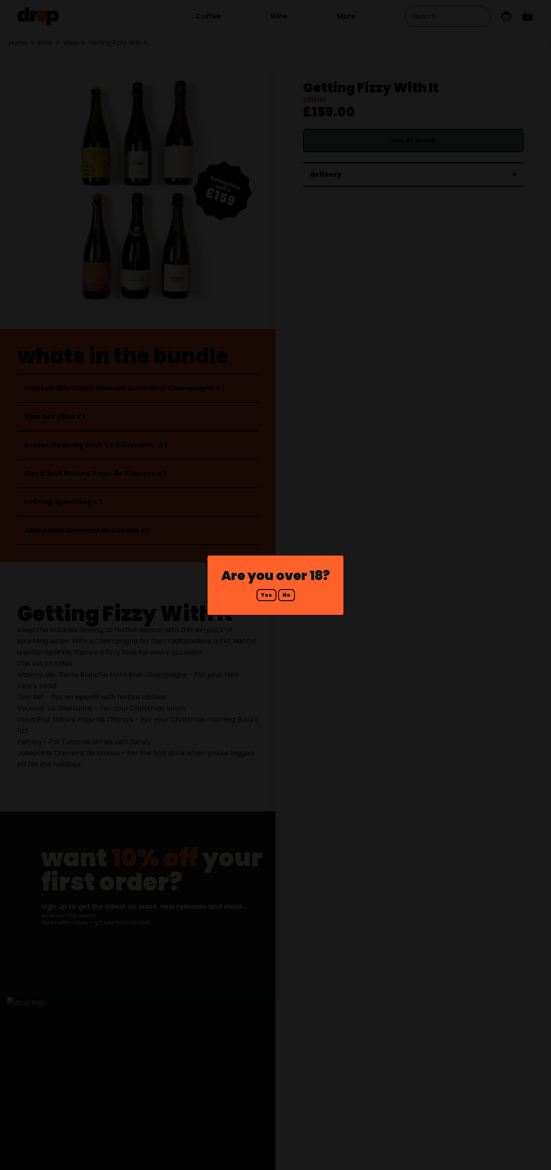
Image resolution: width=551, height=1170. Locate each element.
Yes (266, 595)
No (286, 595)
